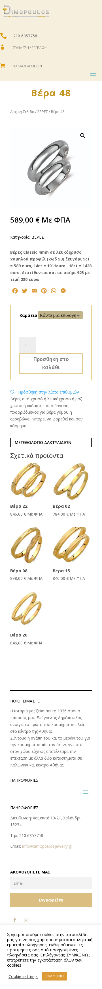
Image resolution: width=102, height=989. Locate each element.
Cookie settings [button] (23, 976)
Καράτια (28, 315)
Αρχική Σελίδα (22, 111)
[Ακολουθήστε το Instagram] (26, 919)
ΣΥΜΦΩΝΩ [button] (54, 976)
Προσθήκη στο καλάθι (51, 363)
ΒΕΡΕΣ (42, 111)
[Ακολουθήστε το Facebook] (14, 919)
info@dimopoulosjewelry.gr (47, 846)
